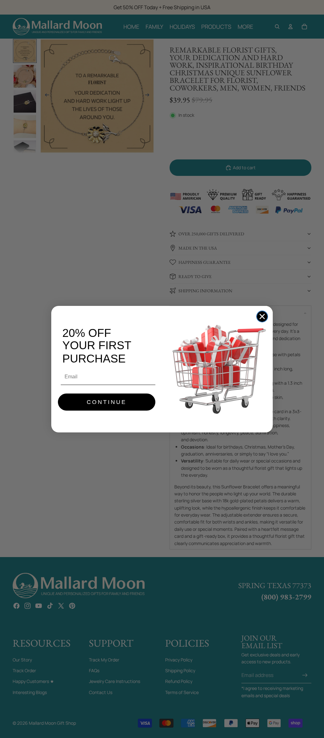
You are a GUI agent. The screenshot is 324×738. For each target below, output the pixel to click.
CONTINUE (107, 402)
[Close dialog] (262, 316)
